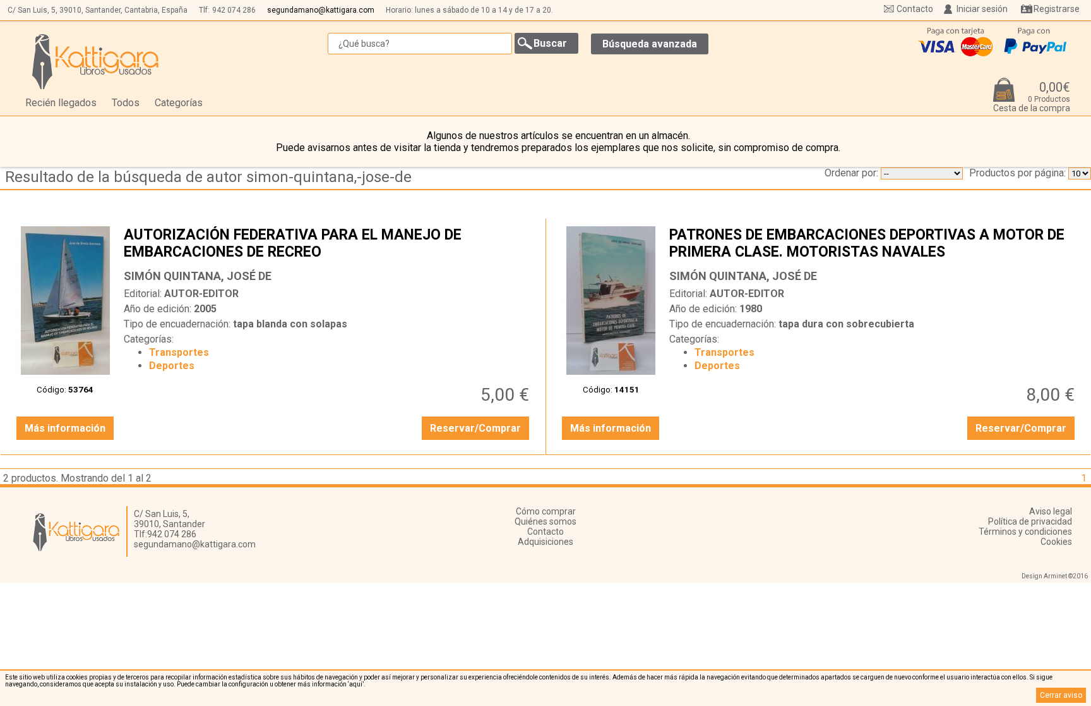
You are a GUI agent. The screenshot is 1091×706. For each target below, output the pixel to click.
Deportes (171, 366)
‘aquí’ (356, 684)
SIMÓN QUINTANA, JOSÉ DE (197, 276)
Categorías (179, 103)
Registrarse (1057, 9)
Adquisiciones (545, 542)
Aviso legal (1050, 511)
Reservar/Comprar (475, 428)
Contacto (915, 9)
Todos (126, 103)
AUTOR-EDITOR (201, 294)
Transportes (179, 352)
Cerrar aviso (1061, 695)
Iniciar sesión (982, 9)
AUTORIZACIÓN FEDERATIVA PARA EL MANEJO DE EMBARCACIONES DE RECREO (328, 244)
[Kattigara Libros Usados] (95, 61)
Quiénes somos (545, 521)
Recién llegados (61, 103)
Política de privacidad (1030, 521)
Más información (65, 428)
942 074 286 (234, 10)
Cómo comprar (546, 511)
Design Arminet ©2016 (1055, 576)
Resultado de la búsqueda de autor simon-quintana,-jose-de (208, 177)
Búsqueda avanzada (649, 44)
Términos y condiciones (1025, 531)
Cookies (1056, 542)
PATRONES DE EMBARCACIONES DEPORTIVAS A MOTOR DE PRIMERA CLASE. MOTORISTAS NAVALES (873, 244)
